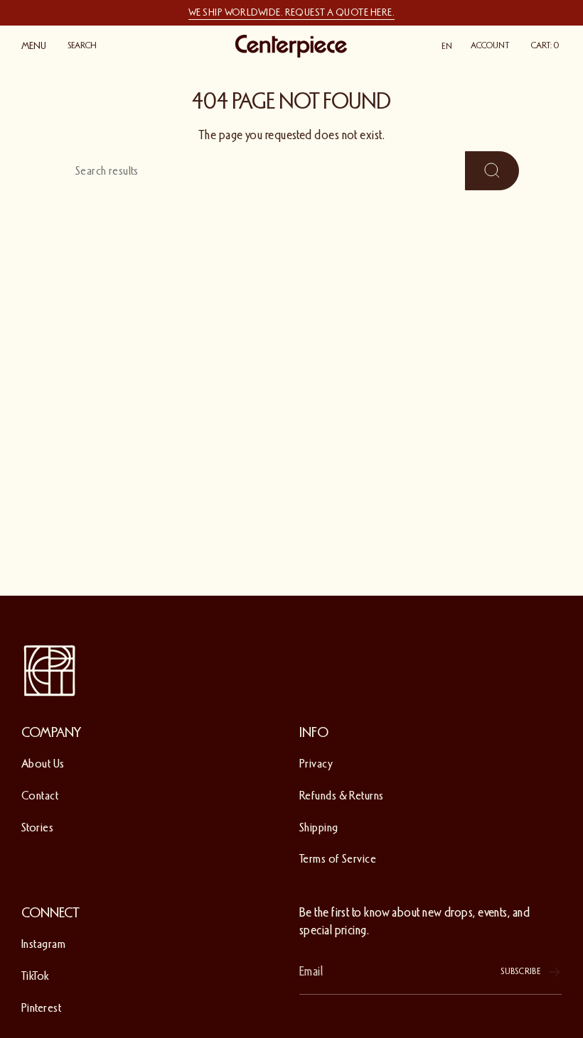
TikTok (35, 975)
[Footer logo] (49, 671)
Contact (39, 795)
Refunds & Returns (341, 795)
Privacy (316, 763)
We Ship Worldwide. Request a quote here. (291, 12)
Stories (37, 827)
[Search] (492, 171)
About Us (43, 763)
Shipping (318, 827)
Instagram (43, 943)
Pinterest (41, 1007)
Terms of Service (337, 858)
